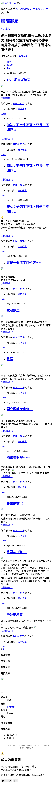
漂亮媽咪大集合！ (20, 409)
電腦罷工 (13, 310)
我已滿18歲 (6, 781)
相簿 (9, 62)
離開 (15, 781)
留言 (22, 103)
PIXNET (13, 745)
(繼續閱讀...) (7, 98)
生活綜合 (23, 56)
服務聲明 (29, 748)
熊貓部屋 (9, 21)
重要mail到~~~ (17, 552)
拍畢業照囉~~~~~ (19, 457)
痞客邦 (16, 103)
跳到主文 (5, 28)
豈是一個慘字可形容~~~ (24, 262)
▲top (3, 114)
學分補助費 (15, 614)
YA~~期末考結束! (19, 80)
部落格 (10, 65)
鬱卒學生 (22, 109)
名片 (9, 68)
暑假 (10, 359)
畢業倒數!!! (15, 503)
